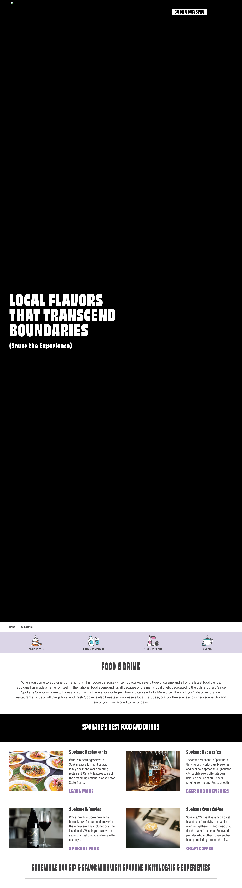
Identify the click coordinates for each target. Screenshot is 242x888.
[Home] (36, 11)
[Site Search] (216, 12)
